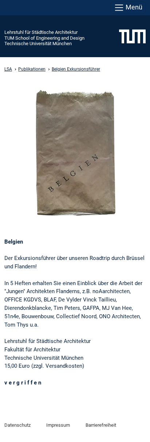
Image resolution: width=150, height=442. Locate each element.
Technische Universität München (38, 43)
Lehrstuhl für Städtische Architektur (41, 32)
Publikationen (32, 69)
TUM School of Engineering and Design (44, 38)
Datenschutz (17, 425)
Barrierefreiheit (101, 425)
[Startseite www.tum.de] (132, 36)
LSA (8, 69)
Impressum (58, 425)
